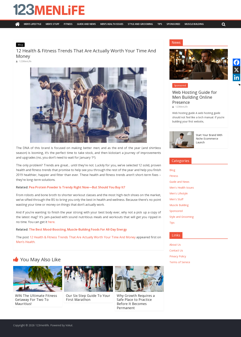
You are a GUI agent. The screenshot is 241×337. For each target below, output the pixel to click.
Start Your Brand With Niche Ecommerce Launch (209, 138)
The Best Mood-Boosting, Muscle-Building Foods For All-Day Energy (78, 229)
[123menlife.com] (17, 24)
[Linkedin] (236, 77)
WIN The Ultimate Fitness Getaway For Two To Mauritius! (36, 299)
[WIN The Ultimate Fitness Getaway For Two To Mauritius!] (37, 268)
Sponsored (173, 24)
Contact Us (176, 250)
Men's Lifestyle (178, 193)
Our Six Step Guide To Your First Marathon (88, 297)
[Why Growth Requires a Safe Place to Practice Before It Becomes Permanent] (139, 268)
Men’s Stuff (52, 24)
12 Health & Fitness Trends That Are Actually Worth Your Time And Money (83, 237)
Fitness (68, 24)
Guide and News (86, 24)
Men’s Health (25, 242)
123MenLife (25, 61)
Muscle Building (194, 24)
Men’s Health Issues (111, 24)
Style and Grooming (140, 24)
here (51, 222)
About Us (175, 244)
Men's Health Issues (181, 187)
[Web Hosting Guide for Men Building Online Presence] (198, 51)
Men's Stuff (176, 199)
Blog (20, 44)
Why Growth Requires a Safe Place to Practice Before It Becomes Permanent (136, 301)
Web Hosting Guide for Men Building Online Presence (194, 97)
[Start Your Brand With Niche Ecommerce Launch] (181, 133)
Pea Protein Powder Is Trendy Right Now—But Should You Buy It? (77, 187)
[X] (236, 70)
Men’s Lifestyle (32, 24)
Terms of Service (179, 262)
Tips (159, 24)
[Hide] (239, 84)
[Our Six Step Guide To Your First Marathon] (88, 268)
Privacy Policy (177, 256)
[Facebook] (236, 62)
